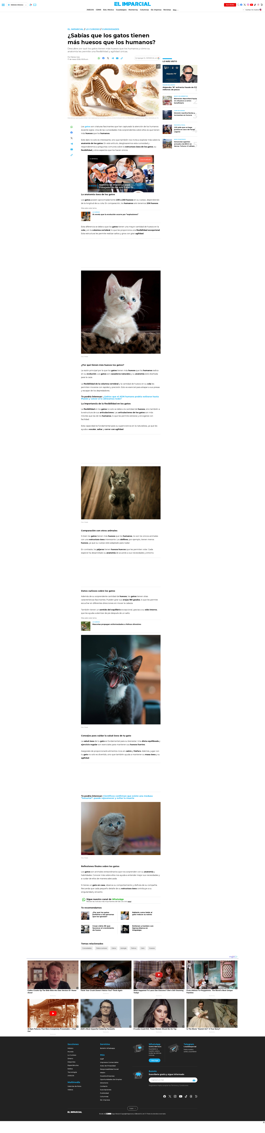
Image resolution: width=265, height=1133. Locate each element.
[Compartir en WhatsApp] (98, 58)
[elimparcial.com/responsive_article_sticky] (263, 1122)
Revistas (167, 10)
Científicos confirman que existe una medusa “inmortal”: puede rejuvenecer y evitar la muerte (117, 797)
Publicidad (104, 1093)
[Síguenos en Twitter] (244, 4)
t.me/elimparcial (190, 1046)
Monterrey (133, 10)
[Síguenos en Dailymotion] (261, 4)
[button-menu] (3, 4)
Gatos (114, 948)
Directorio (104, 1083)
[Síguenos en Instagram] (248, 4)
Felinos (133, 948)
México (70, 1048)
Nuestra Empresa (107, 1076)
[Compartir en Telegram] (112, 58)
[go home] (75, 1112)
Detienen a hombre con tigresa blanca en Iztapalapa (142, 928)
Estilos (70, 1069)
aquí (129, 901)
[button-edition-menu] (244, 9)
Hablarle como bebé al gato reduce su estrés (142, 913)
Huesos (152, 948)
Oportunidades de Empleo (111, 1079)
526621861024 (155, 1046)
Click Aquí (154, 1060)
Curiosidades (110, 29)
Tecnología (72, 1072)
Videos (70, 1090)
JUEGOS (90, 10)
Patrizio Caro (75, 57)
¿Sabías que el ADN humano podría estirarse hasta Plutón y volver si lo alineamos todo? (120, 397)
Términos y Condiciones (179, 1085)
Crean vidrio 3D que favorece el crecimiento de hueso (103, 928)
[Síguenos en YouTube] (251, 4)
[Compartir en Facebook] (103, 58)
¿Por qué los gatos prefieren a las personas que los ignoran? (103, 914)
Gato (142, 948)
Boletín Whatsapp (107, 1048)
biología (123, 948)
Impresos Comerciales (109, 1062)
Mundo (70, 1052)
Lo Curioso (93, 29)
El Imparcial (76, 29)
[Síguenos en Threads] (258, 4)
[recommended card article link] (85, 216)
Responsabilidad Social (109, 1069)
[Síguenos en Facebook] (241, 4)
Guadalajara (121, 10)
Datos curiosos (101, 948)
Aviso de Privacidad (108, 1066)
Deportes (71, 1062)
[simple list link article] (180, 75)
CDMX (98, 10)
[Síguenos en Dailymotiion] (196, 1096)
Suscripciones (105, 1090)
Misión (102, 1073)
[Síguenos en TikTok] (255, 4)
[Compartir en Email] (117, 58)
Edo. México (108, 10)
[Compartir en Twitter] (108, 58)
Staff (102, 1059)
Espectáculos (73, 1065)
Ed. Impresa (156, 10)
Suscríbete (230, 5)
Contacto (103, 1086)
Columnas (144, 10)
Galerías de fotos (74, 1086)
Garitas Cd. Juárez (252, 10)
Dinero (70, 1058)
